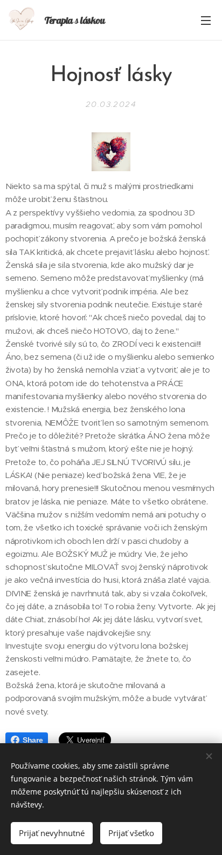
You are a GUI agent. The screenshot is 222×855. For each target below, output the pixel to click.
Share (33, 740)
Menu (206, 20)
